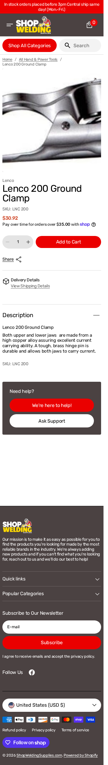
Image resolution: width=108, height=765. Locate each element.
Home (7, 59)
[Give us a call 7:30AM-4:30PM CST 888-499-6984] (53, 7)
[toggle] (96, 315)
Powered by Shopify (81, 755)
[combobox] (86, 45)
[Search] (65, 45)
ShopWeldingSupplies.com (39, 755)
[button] (9, 25)
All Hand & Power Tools (38, 59)
